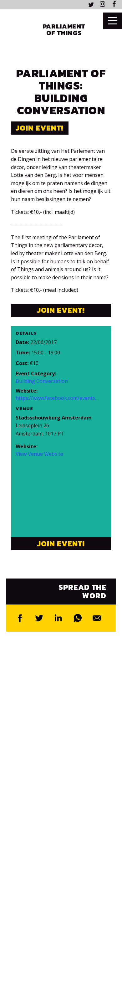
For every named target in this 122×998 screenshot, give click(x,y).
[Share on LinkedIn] (58, 618)
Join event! (40, 127)
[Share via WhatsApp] (78, 618)
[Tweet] (39, 618)
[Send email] (97, 618)
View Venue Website (39, 454)
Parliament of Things (64, 29)
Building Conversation (42, 381)
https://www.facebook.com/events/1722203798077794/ (57, 398)
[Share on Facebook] (20, 618)
